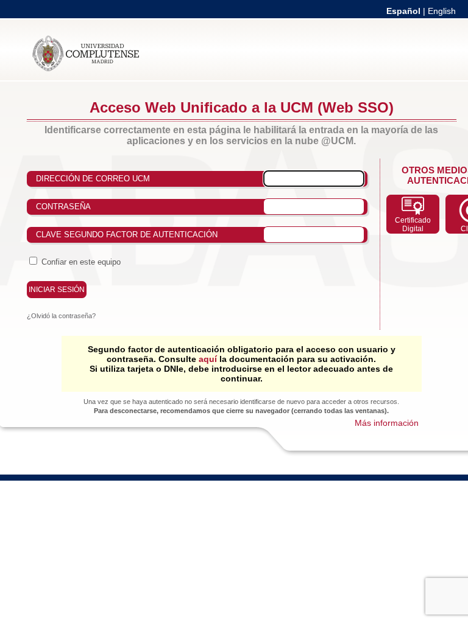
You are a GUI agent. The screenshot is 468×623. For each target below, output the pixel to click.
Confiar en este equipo (81, 261)
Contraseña (63, 206)
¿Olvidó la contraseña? (61, 315)
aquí (208, 359)
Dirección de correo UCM (93, 178)
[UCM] (86, 69)
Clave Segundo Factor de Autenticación (127, 234)
